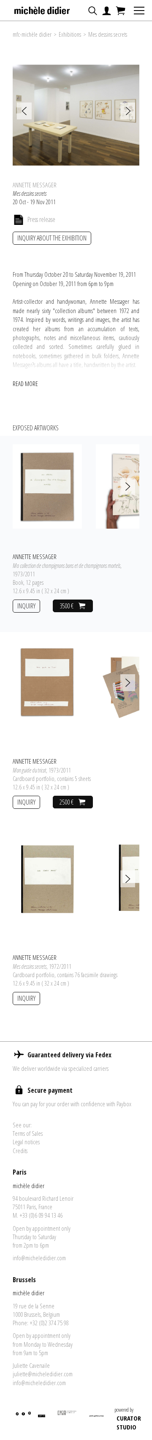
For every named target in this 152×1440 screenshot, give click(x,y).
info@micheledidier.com (39, 1258)
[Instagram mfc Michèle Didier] (29, 1419)
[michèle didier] (42, 8)
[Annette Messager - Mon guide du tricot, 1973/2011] (47, 682)
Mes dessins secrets (107, 34)
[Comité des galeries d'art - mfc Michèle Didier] (67, 1419)
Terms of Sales (28, 1133)
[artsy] (41, 1419)
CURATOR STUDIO (129, 1422)
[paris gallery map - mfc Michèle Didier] (96, 1420)
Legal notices (26, 1141)
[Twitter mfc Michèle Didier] (17, 1419)
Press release (41, 219)
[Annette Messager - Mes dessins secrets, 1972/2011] (47, 878)
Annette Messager (35, 185)
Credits (20, 1150)
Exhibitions (70, 34)
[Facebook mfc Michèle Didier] (22, 1419)
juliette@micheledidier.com (43, 1374)
